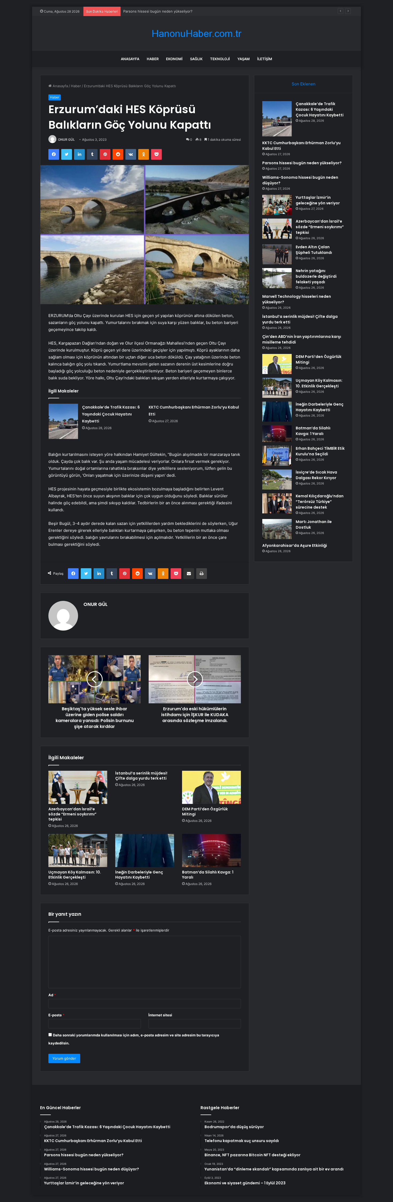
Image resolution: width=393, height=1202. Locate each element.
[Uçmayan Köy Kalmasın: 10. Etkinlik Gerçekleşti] (77, 850)
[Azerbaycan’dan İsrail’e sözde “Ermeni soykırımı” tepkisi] (77, 787)
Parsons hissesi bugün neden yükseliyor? (302, 163)
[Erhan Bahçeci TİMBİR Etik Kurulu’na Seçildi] (277, 456)
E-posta (56, 1015)
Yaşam (243, 59)
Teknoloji (220, 59)
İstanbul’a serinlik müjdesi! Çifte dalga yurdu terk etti (141, 775)
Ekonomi (174, 59)
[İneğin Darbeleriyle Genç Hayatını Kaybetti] (144, 850)
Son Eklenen (303, 83)
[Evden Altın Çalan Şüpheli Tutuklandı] (277, 254)
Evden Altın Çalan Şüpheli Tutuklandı (314, 249)
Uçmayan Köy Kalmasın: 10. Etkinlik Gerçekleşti (74, 874)
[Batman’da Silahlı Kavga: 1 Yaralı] (211, 850)
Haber (153, 59)
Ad (52, 995)
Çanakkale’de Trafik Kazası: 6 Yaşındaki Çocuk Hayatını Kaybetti (111, 414)
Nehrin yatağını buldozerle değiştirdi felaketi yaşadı (316, 276)
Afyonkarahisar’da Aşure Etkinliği (294, 545)
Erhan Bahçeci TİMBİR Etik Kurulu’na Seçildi (320, 451)
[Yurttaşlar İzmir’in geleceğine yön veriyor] (277, 205)
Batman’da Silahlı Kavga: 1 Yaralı (207, 874)
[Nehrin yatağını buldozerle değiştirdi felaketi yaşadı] (277, 278)
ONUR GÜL (66, 140)
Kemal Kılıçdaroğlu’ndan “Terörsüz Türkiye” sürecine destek (320, 501)
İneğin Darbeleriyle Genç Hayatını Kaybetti (139, 874)
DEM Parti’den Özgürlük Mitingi (205, 811)
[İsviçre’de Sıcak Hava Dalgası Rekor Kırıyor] (277, 480)
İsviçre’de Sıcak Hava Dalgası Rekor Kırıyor (316, 475)
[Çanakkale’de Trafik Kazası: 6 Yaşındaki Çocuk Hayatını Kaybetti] (63, 421)
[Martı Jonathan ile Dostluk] (277, 529)
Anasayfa (130, 59)
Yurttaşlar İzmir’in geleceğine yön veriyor (318, 200)
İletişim (264, 59)
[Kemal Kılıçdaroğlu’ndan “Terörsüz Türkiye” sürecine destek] (277, 503)
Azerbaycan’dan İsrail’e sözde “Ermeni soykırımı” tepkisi (72, 814)
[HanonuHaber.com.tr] (196, 33)
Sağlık (196, 59)
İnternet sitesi (160, 1015)
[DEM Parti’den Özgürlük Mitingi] (211, 787)
